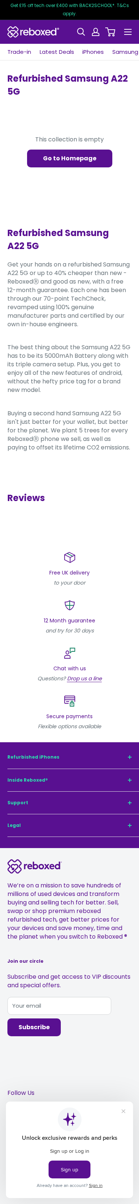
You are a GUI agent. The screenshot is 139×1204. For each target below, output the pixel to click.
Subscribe (34, 1027)
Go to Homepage (69, 158)
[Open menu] (128, 32)
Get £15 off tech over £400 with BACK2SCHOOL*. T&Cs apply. (69, 9)
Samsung (125, 52)
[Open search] (81, 32)
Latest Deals (57, 52)
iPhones (93, 52)
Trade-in (19, 52)
